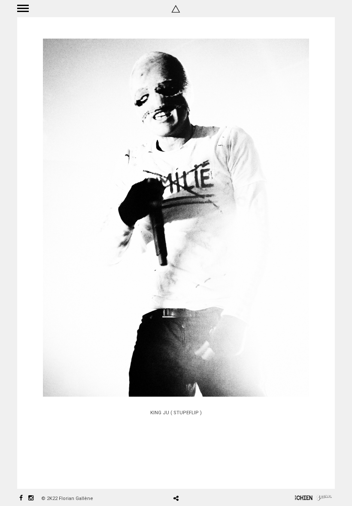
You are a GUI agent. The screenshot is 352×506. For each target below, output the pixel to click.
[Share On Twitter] (191, 473)
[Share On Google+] (216, 473)
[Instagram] (31, 498)
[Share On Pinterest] (203, 473)
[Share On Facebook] (179, 473)
